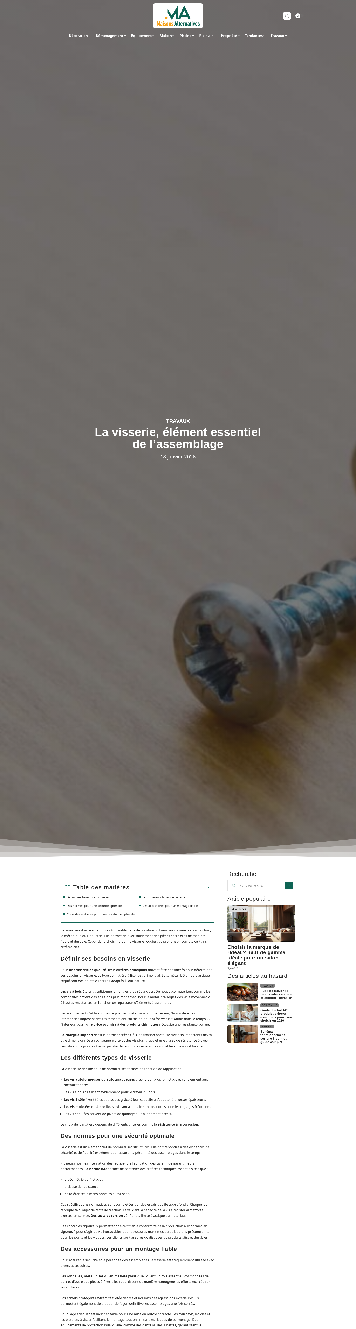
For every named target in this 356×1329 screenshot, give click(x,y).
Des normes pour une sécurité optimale (94, 906)
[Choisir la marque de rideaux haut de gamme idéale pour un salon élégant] (261, 923)
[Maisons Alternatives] (178, 15)
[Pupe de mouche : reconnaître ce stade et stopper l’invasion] (242, 992)
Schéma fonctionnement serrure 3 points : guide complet (273, 1037)
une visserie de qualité (87, 970)
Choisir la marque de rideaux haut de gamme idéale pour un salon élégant (256, 955)
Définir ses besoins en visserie (88, 897)
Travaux (178, 421)
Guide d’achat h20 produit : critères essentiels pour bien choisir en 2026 (276, 1015)
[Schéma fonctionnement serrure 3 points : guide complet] (242, 1034)
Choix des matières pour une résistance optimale (101, 914)
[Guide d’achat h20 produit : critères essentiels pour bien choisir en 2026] (242, 1013)
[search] (287, 16)
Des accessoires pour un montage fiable (170, 906)
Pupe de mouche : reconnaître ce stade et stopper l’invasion (276, 994)
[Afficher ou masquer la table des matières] (170, 887)
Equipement (269, 1005)
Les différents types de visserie (163, 897)
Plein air (267, 985)
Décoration (239, 908)
